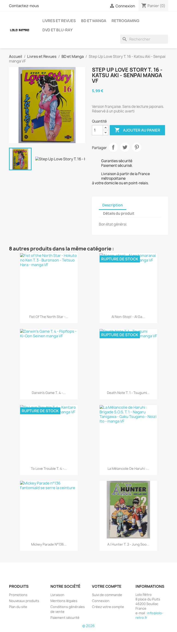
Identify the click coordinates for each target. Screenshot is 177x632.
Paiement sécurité (65, 617)
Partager (113, 147)
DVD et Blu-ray (57, 29)
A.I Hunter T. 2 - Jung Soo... (128, 544)
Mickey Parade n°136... (49, 544)
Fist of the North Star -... (48, 317)
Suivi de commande (107, 595)
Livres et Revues (59, 20)
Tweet (125, 147)
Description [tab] (112, 205)
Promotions (18, 595)
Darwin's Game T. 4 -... (49, 393)
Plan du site (18, 607)
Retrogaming (125, 20)
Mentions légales (63, 601)
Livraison (57, 595)
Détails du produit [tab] (118, 213)
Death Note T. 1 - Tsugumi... (128, 393)
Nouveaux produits (24, 601)
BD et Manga (93, 20)
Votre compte (106, 586)
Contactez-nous (24, 5)
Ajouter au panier (137, 130)
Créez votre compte (108, 607)
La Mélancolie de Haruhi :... (128, 468)
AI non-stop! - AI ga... (128, 317)
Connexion (100, 601)
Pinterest (136, 147)
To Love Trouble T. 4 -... (49, 468)
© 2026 (88, 625)
